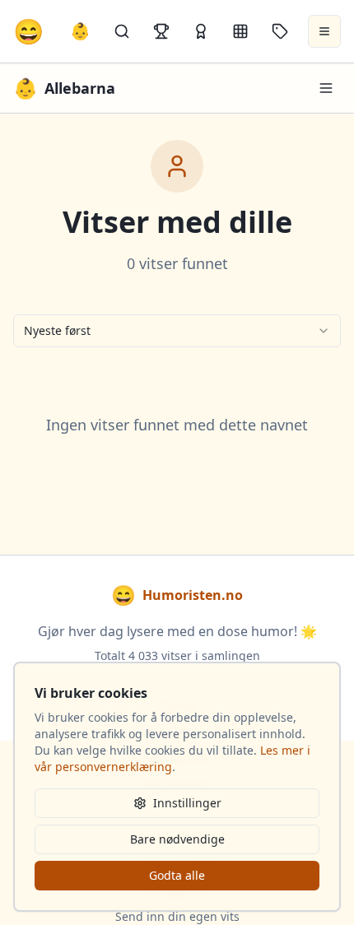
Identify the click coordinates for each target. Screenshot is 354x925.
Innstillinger (187, 803)
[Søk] (122, 31)
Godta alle (177, 875)
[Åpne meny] (324, 31)
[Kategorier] (240, 31)
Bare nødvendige (177, 839)
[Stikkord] (280, 31)
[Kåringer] (201, 31)
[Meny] (326, 88)
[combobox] (177, 330)
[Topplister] (161, 31)
